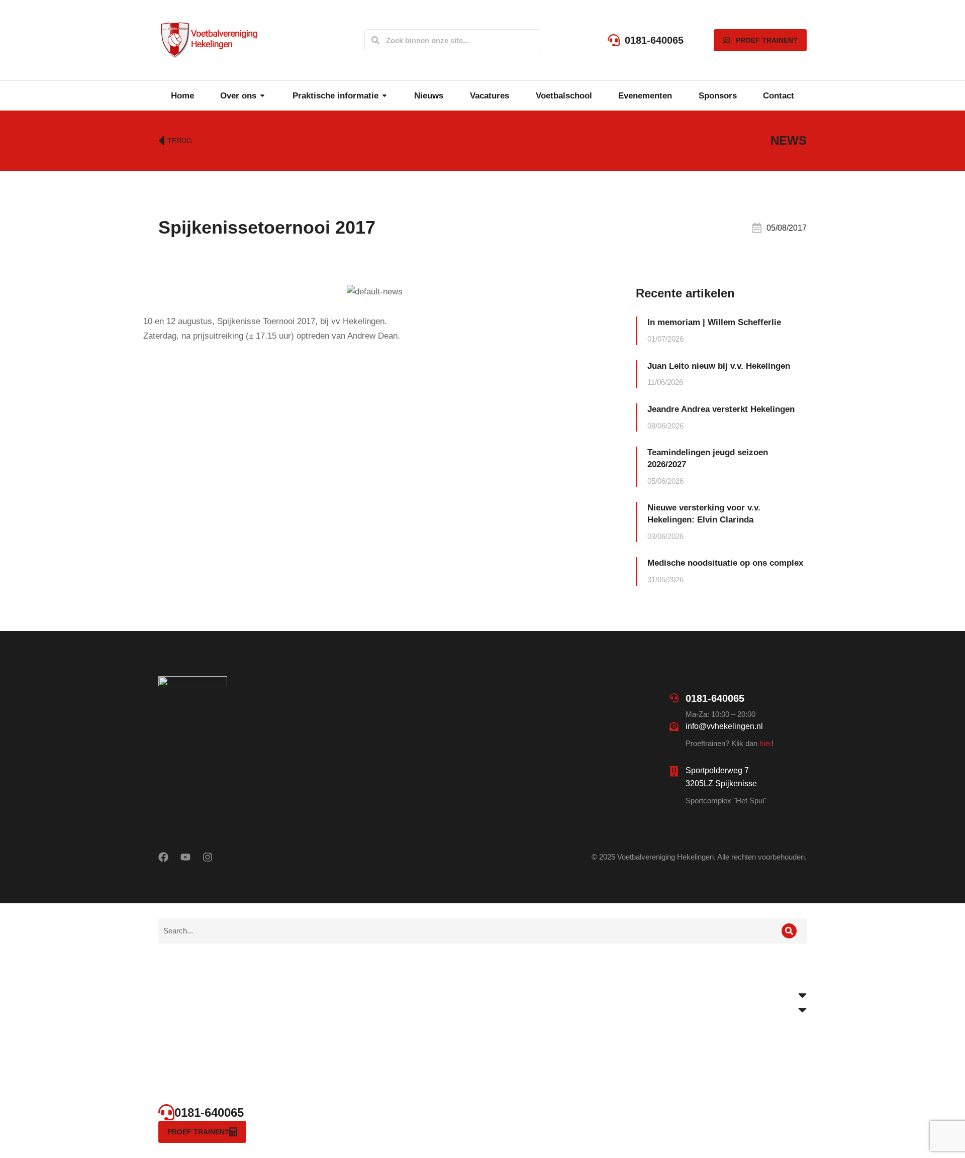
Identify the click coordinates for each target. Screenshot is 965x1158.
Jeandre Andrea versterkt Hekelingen (721, 409)
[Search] (375, 40)
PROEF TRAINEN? (767, 40)
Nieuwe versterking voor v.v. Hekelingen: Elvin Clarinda (703, 513)
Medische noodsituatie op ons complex (725, 563)
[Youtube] (185, 857)
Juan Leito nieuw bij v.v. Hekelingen (718, 366)
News (788, 140)
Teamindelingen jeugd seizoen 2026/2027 (707, 458)
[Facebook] (163, 857)
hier (765, 743)
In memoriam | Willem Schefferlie (714, 322)
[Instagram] (208, 857)
